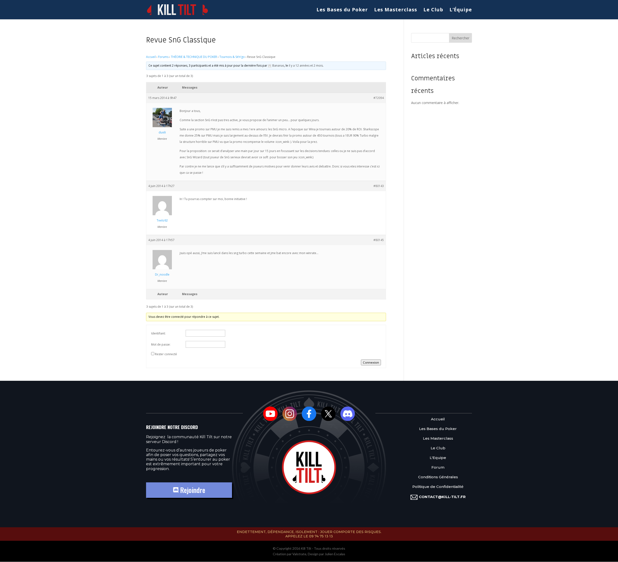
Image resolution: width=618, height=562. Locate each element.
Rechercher (460, 38)
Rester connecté (166, 354)
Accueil (151, 57)
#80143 (378, 186)
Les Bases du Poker (342, 10)
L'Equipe (438, 458)
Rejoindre (191, 490)
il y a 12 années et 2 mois (306, 65)
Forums (163, 57)
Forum (437, 467)
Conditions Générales (438, 477)
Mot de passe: (160, 344)
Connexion (371, 362)
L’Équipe (460, 10)
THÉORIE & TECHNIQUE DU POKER (194, 57)
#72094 (378, 98)
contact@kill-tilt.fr (442, 496)
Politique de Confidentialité (438, 487)
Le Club (433, 10)
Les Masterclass (395, 10)
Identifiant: (158, 333)
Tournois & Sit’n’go (232, 57)
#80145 (378, 240)
